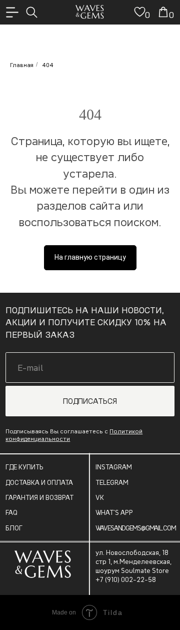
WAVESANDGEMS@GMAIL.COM (136, 527)
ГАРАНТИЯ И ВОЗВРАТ (40, 497)
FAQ (12, 512)
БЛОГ (14, 527)
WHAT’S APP (114, 512)
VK (100, 497)
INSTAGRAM (114, 466)
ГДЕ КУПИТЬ (25, 466)
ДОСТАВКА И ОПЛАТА (39, 482)
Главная (22, 65)
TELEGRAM (112, 482)
